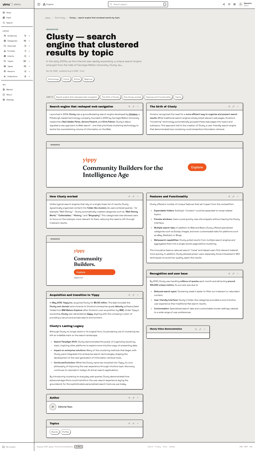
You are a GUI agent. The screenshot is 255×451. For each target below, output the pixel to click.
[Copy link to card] (133, 106)
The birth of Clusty (110, 97)
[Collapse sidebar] (38, 4)
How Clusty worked (132, 97)
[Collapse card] (138, 106)
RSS (241, 447)
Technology (60, 17)
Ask (251, 447)
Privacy (158, 447)
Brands (54, 432)
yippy (47, 17)
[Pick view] (234, 4)
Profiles (65, 432)
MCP (246, 447)
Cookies (172, 447)
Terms (165, 447)
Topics (178, 97)
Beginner (88, 79)
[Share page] (223, 4)
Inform (66, 79)
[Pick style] (229, 4)
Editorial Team (65, 406)
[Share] (129, 106)
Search (9, 23)
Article (77, 79)
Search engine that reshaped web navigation (76, 97)
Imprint (150, 447)
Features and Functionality (158, 97)
